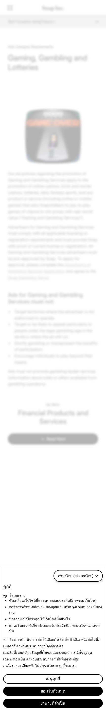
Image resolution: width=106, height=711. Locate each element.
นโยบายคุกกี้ (56, 665)
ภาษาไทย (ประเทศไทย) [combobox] (75, 576)
